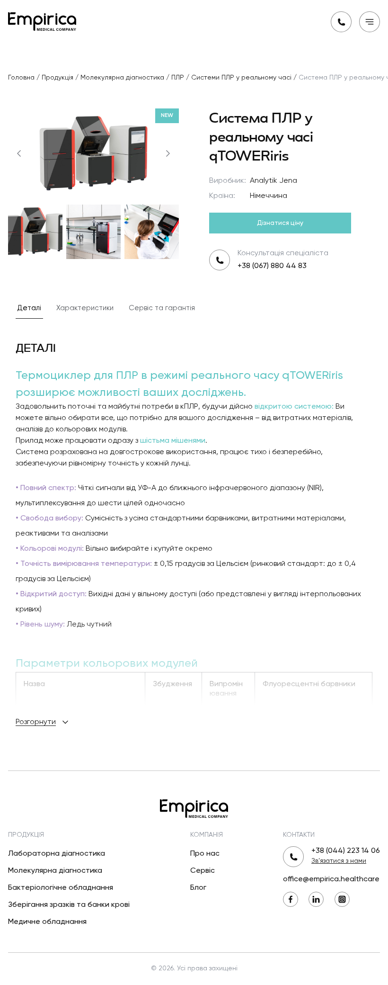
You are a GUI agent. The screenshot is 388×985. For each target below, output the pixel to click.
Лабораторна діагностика (56, 854)
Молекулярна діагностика (55, 871)
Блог (198, 888)
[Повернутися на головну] (42, 20)
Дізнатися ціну (280, 223)
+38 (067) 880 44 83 (272, 266)
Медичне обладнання (47, 922)
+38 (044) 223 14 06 (345, 851)
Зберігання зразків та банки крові (69, 905)
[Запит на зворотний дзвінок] (341, 21)
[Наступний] (168, 153)
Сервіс (202, 871)
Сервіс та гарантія (162, 308)
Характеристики (85, 308)
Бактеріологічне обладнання (60, 888)
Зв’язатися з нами (338, 861)
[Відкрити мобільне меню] (369, 21)
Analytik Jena (273, 181)
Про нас (205, 854)
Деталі (29, 308)
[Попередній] (18, 153)
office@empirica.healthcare (331, 879)
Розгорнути (36, 722)
